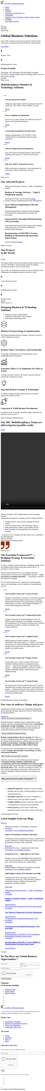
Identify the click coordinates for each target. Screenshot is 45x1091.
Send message (6, 979)
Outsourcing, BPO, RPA (13, 1027)
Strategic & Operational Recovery (16, 1023)
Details (12, 76)
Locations (15, 13)
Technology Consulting (13, 1021)
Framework (9, 15)
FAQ (6, 21)
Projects (8, 11)
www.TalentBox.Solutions (22, 869)
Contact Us (4, 716)
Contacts (8, 19)
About (7, 9)
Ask (3, 1070)
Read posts (8, 846)
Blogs (11, 21)
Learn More (5, 46)
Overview (8, 13)
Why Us (21, 13)
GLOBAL (14, 3)
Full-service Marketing (12, 1025)
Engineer (20, 17)
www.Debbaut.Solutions (22, 850)
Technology (9, 830)
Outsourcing (9, 869)
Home (7, 7)
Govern (14, 17)
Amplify (26, 17)
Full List (3, 823)
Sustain (37, 17)
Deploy (32, 17)
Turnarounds (9, 850)
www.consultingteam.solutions (23, 830)
